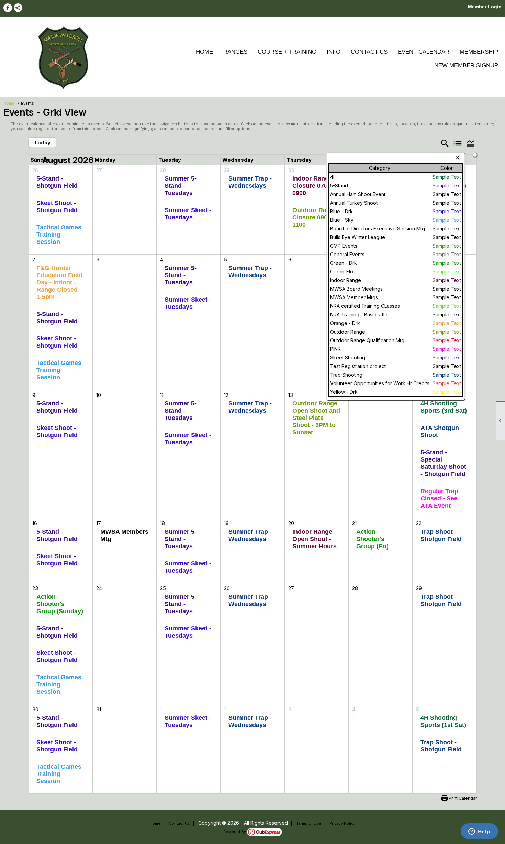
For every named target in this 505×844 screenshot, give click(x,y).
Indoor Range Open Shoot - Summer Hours (314, 539)
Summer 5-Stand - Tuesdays (181, 185)
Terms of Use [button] (308, 823)
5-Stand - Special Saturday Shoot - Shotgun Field (443, 463)
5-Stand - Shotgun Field (57, 182)
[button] (470, 143)
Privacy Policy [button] (342, 823)
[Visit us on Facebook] (7, 7)
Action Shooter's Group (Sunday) (59, 604)
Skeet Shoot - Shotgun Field (57, 206)
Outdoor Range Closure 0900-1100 (314, 217)
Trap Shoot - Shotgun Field (441, 535)
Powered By (235, 831)
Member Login (485, 6)
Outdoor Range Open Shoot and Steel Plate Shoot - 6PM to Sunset (316, 418)
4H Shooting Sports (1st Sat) (443, 721)
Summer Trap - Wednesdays (250, 182)
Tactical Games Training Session (58, 234)
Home (204, 51)
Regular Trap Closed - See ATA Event (439, 498)
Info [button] (333, 51)
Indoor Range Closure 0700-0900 (312, 185)
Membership (479, 51)
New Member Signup (466, 65)
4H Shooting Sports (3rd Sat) (443, 407)
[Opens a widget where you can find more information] (479, 832)
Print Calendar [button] (463, 798)
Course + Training (287, 51)
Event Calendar (423, 51)
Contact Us (369, 51)
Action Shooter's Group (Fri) (372, 539)
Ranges (235, 51)
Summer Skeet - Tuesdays (188, 214)
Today (42, 142)
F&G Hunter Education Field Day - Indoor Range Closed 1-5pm (59, 282)
